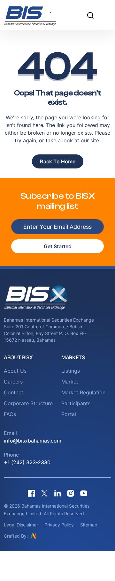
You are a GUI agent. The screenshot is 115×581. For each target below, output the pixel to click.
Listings (70, 371)
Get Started (58, 246)
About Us (15, 371)
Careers (13, 381)
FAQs (10, 414)
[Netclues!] (33, 536)
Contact (13, 392)
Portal (68, 414)
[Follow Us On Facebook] (31, 493)
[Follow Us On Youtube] (84, 493)
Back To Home (57, 161)
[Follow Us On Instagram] (70, 493)
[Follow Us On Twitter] (44, 493)
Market (69, 381)
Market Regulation (83, 392)
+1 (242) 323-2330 (27, 462)
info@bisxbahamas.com (32, 440)
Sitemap (88, 524)
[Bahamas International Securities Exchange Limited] (38, 15)
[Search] (90, 15)
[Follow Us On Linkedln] (57, 493)
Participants (75, 403)
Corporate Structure (28, 403)
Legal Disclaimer (21, 524)
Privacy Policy (59, 524)
